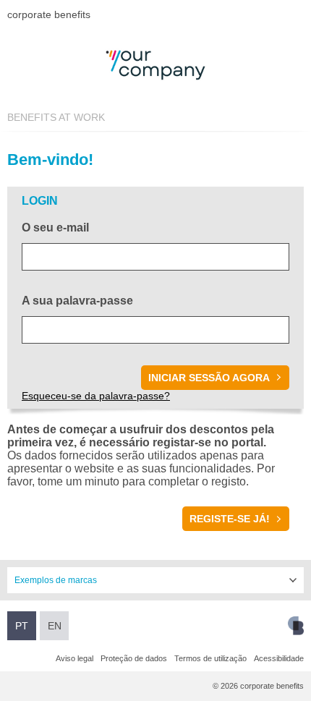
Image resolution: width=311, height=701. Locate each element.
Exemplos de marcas (55, 580)
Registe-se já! (229, 518)
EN (54, 626)
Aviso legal (74, 658)
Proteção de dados (134, 658)
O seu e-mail (55, 227)
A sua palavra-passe (77, 300)
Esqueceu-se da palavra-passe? (96, 396)
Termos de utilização (210, 658)
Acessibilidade (279, 658)
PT (21, 626)
